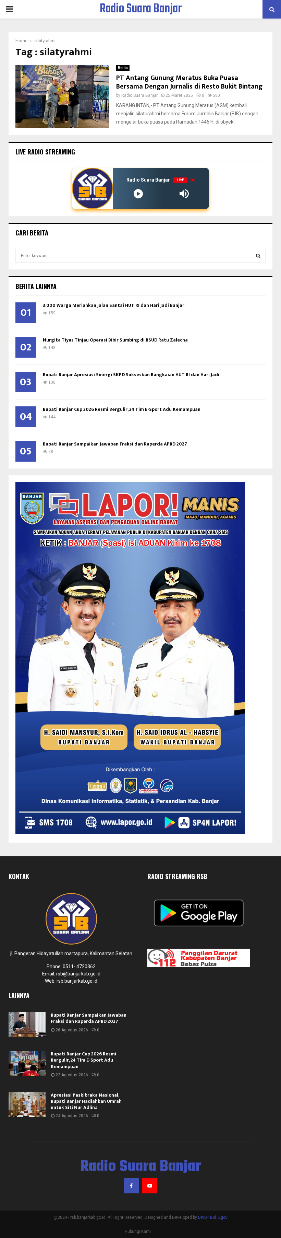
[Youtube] (149, 1185)
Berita (123, 68)
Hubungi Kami (138, 1231)
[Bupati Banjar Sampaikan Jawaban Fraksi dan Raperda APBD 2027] (27, 1024)
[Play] (138, 193)
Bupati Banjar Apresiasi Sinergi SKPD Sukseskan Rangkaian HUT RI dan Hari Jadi (131, 375)
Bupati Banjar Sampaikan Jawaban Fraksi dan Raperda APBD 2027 (115, 444)
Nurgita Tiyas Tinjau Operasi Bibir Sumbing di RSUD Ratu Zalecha (115, 340)
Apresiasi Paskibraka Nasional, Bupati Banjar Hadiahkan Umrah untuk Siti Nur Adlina (86, 1101)
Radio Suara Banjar (141, 9)
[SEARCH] (258, 256)
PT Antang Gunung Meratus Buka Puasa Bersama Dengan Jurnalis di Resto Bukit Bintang (189, 82)
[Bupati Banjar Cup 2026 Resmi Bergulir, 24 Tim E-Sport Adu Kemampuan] (27, 1063)
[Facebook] (131, 1185)
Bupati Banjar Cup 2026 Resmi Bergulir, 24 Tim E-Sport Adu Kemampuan (121, 409)
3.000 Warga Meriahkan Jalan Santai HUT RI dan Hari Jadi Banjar (113, 305)
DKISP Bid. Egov (213, 1217)
